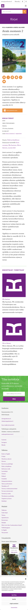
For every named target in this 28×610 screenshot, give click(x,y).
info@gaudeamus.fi (6, 1)
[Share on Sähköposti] (4, 81)
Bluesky (3, 445)
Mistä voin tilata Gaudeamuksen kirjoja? (12, 525)
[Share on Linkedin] (12, 77)
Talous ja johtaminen (7, 484)
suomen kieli (12, 148)
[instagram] (26, 1)
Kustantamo (5, 520)
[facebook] (22, 1)
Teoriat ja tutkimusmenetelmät (9, 488)
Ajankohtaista (5, 517)
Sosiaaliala (4, 479)
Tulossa (3, 515)
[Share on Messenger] (16, 77)
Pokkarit (4, 476)
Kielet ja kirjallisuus (13, 140)
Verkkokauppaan (6, 527)
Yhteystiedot (5, 532)
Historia (4, 461)
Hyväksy (14, 595)
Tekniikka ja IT (5, 486)
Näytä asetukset (14, 603)
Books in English (6, 454)
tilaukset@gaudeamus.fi (7, 421)
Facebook (4, 440)
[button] (25, 579)
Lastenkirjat (5, 471)
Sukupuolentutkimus (7, 481)
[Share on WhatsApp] (20, 77)
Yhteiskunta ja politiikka (8, 496)
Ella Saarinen (12, 145)
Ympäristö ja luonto (7, 498)
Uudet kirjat (5, 512)
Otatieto (4, 474)
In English (4, 530)
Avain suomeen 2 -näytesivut (14, 133)
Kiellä (14, 599)
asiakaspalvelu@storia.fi (7, 434)
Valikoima (4, 510)
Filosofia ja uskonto (6, 459)
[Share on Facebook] (4, 77)
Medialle (4, 522)
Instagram (4, 442)
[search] (24, 12)
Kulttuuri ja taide (6, 469)
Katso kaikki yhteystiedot (8, 425)
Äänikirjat (4, 501)
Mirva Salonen (6, 343)
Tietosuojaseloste (14, 607)
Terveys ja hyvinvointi (7, 491)
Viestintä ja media (6, 493)
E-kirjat (3, 456)
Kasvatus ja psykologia (7, 464)
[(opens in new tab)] (14, 559)
